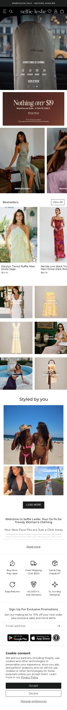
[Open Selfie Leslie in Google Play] (18, 637)
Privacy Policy (29, 677)
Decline (33, 693)
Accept (33, 685)
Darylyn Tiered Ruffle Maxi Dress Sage (18, 268)
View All (58, 202)
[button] (34, 259)
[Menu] (4, 11)
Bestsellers (10, 202)
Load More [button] (33, 504)
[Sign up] (59, 626)
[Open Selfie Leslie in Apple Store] (40, 637)
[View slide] (33, 48)
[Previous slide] (5, 48)
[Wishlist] (49, 11)
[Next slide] (61, 48)
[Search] (11, 11)
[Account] (56, 11)
